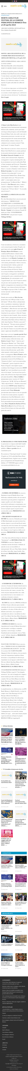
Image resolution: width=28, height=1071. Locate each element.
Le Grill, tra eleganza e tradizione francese (7, 944)
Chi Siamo (4, 1045)
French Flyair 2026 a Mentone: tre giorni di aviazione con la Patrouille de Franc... (7, 740)
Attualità (3, 15)
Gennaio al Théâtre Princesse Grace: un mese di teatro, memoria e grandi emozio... (20, 784)
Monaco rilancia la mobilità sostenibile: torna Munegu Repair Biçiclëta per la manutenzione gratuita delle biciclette (12, 992)
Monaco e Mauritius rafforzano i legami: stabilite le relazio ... (6, 903)
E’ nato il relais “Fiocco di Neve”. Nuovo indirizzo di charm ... (20, 964)
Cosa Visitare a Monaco (7, 1032)
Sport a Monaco (6, 1030)
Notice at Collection (14, 1069)
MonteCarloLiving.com (18, 1063)
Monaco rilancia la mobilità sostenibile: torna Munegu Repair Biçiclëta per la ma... (7, 760)
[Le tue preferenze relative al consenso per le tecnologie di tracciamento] (25, 1068)
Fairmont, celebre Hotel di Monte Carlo (20, 944)
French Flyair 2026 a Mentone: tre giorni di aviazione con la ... (7, 866)
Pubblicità (4, 1047)
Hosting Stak (16, 1060)
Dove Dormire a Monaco (7, 1037)
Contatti (4, 1049)
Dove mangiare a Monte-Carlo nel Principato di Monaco (6, 964)
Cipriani (17, 925)
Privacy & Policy (14, 1062)
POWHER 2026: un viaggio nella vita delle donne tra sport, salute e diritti (6, 842)
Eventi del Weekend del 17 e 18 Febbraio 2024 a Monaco (7, 801)
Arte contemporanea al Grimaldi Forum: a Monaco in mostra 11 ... (20, 885)
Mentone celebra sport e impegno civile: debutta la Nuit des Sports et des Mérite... (20, 741)
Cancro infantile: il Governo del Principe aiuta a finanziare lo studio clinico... (20, 823)
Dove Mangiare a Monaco (8, 1034)
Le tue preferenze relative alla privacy (14, 1067)
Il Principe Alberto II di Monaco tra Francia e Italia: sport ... (20, 903)
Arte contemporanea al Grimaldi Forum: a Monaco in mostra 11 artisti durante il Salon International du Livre (13, 997)
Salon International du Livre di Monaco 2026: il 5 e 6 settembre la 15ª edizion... (6, 823)
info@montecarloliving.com (15, 1054)
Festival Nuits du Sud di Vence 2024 (6, 781)
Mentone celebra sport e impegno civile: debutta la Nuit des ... (21, 866)
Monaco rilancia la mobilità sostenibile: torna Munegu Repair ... (6, 885)
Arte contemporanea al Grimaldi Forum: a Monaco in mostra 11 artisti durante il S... (20, 760)
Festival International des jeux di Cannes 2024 (20, 801)
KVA (15, 1058)
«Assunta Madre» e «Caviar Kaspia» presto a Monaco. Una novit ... (6, 927)
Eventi (7, 15)
